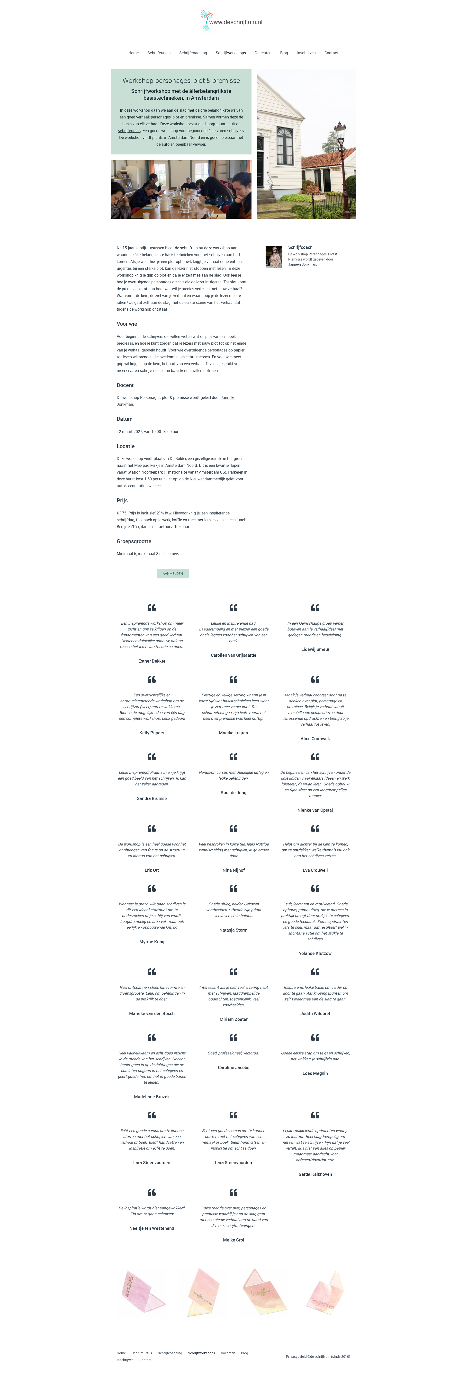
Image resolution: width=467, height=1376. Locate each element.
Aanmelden (173, 573)
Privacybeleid (296, 1356)
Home (133, 52)
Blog (284, 52)
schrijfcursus (129, 130)
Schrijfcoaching (193, 52)
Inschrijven (306, 52)
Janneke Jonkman (302, 264)
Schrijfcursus (159, 52)
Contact (331, 52)
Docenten (263, 52)
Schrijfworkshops (231, 52)
